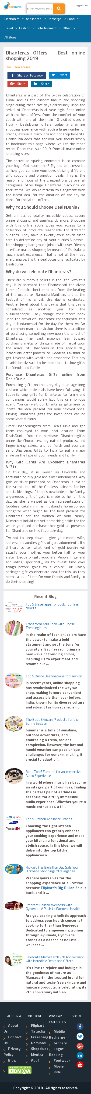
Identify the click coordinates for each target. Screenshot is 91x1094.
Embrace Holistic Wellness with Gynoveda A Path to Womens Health (53, 907)
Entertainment (46, 28)
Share (21, 84)
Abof (35, 1060)
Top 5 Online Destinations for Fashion (54, 676)
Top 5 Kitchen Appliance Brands (49, 819)
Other (67, 28)
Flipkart (37, 1026)
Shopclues (39, 1049)
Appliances (33, 19)
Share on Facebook (30, 75)
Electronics (12, 19)
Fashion (24, 28)
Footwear (62, 1061)
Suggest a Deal (82, 6)
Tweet (63, 75)
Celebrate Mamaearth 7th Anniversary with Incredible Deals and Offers (55, 959)
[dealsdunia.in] (13, 6)
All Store (10, 37)
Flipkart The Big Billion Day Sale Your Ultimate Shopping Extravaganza (52, 870)
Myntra (37, 1055)
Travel (8, 28)
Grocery (60, 1043)
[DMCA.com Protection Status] (18, 1070)
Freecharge (41, 1037)
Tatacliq (38, 1031)
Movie (59, 1066)
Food (71, 19)
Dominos (38, 1043)
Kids (57, 1072)
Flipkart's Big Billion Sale (61, 888)
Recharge (54, 19)
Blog (12, 1060)
